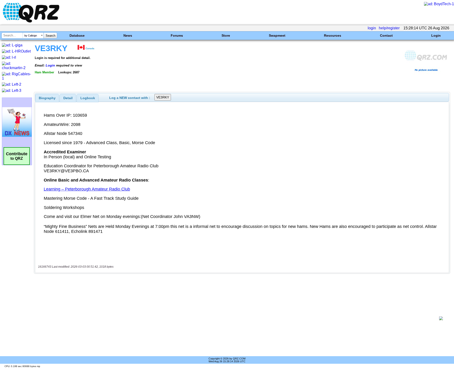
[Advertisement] (236, 318)
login (372, 28)
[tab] (47, 98)
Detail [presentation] (68, 98)
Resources (332, 35)
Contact (386, 35)
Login (436, 35)
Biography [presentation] (47, 98)
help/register (389, 28)
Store (226, 35)
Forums (177, 35)
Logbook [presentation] (87, 98)
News (127, 35)
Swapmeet (277, 35)
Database (77, 35)
